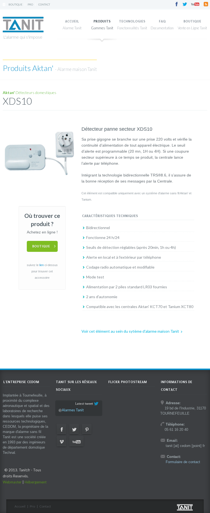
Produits (102, 21)
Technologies (132, 21)
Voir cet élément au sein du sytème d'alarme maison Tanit (130, 331)
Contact (44, 4)
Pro (30, 4)
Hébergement (35, 482)
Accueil (72, 21)
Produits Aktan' (29, 68)
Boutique (15, 4)
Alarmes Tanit (73, 410)
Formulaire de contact (183, 462)
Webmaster (12, 482)
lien (41, 265)
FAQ (162, 21)
